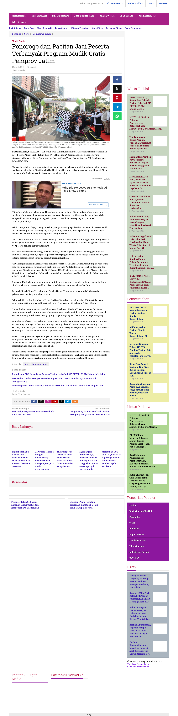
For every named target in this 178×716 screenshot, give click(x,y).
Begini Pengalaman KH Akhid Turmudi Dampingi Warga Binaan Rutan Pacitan (90, 411)
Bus (26, 364)
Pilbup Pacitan (136, 546)
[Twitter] (41, 401)
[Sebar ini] (117, 79)
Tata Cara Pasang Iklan (138, 664)
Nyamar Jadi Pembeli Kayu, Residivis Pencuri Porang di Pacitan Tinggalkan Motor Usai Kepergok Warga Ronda (88, 461)
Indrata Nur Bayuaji (139, 552)
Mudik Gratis (18, 41)
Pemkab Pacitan (137, 540)
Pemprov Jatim (39, 364)
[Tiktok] (61, 401)
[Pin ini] (117, 98)
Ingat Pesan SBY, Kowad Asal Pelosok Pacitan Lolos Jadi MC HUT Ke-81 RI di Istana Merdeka (58, 374)
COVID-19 (134, 558)
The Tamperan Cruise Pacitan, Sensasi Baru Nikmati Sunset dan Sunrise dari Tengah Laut (57, 385)
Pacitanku (134, 517)
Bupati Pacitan (136, 534)
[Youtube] (54, 401)
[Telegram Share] (117, 107)
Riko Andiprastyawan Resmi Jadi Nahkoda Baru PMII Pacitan (33, 411)
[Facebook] (34, 401)
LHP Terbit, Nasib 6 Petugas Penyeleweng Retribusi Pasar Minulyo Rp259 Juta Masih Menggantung (44, 461)
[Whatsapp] (117, 116)
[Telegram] (68, 401)
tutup (89, 714)
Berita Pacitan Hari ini (140, 511)
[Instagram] (48, 401)
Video (132, 523)
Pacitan (133, 505)
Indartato (134, 528)
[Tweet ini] (117, 89)
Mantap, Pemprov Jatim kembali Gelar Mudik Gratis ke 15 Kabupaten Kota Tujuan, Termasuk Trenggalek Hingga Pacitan (84, 508)
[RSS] (75, 401)
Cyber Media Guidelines (138, 666)
